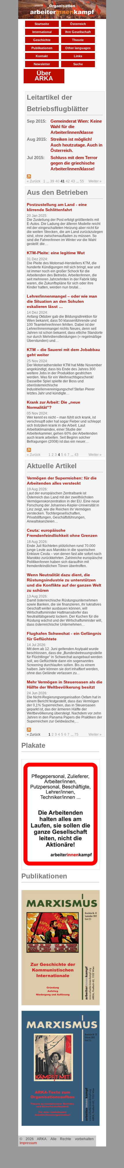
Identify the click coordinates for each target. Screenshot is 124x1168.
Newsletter (42, 64)
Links (78, 56)
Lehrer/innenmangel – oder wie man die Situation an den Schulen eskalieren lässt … (62, 301)
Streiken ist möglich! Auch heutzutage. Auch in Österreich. (76, 145)
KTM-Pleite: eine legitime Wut (56, 252)
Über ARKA (44, 76)
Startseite (42, 24)
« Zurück (33, 181)
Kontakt (42, 56)
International (42, 32)
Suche (78, 64)
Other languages (78, 48)
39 (52, 181)
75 (76, 735)
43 (73, 181)
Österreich (78, 24)
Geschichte (41, 40)
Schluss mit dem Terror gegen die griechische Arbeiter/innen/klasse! (73, 163)
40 (57, 181)
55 (82, 181)
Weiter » (95, 181)
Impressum (28, 1143)
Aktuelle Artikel (52, 466)
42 (68, 181)
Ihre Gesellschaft (78, 32)
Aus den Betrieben (57, 192)
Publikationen (41, 48)
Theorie (78, 40)
